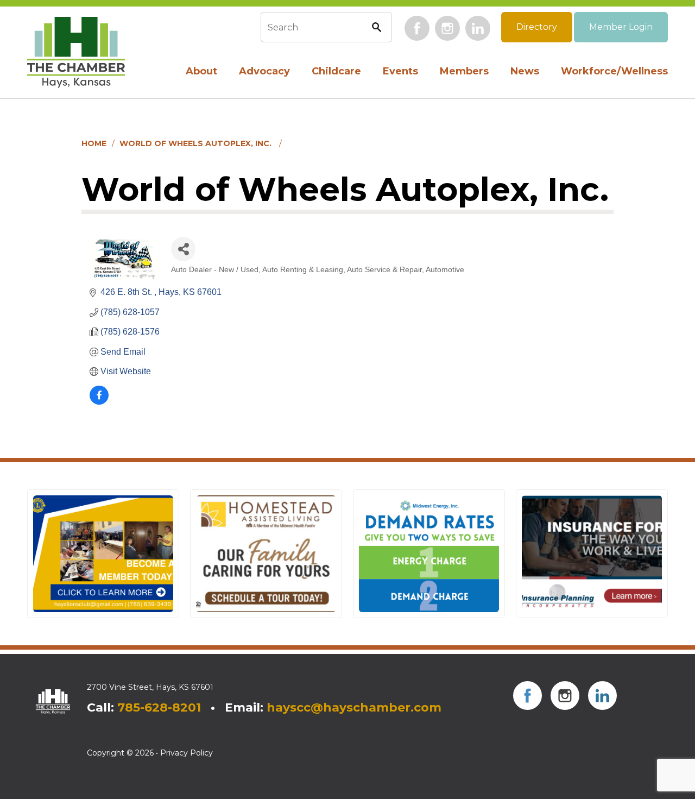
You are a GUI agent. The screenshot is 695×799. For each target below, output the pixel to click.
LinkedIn (477, 28)
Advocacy (264, 71)
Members (464, 71)
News (524, 71)
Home (93, 143)
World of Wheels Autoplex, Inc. (196, 143)
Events (400, 71)
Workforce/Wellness (614, 71)
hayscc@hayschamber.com (354, 707)
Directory (536, 27)
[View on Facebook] (99, 401)
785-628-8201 (159, 707)
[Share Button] (183, 249)
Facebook (417, 28)
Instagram (447, 28)
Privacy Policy (186, 753)
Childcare (336, 71)
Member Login (621, 27)
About (201, 71)
